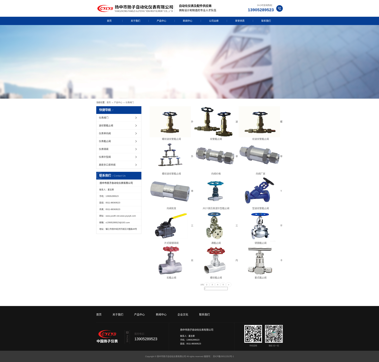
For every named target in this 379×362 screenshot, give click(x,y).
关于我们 (135, 21)
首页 (109, 21)
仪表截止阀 (105, 141)
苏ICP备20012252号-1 (223, 356)
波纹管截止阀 (106, 125)
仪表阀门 (130, 102)
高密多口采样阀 (107, 165)
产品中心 (161, 21)
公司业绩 (214, 21)
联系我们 (266, 21)
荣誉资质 (240, 21)
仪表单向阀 (105, 133)
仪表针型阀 (105, 157)
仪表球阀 (103, 149)
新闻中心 (187, 21)
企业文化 (183, 314)
